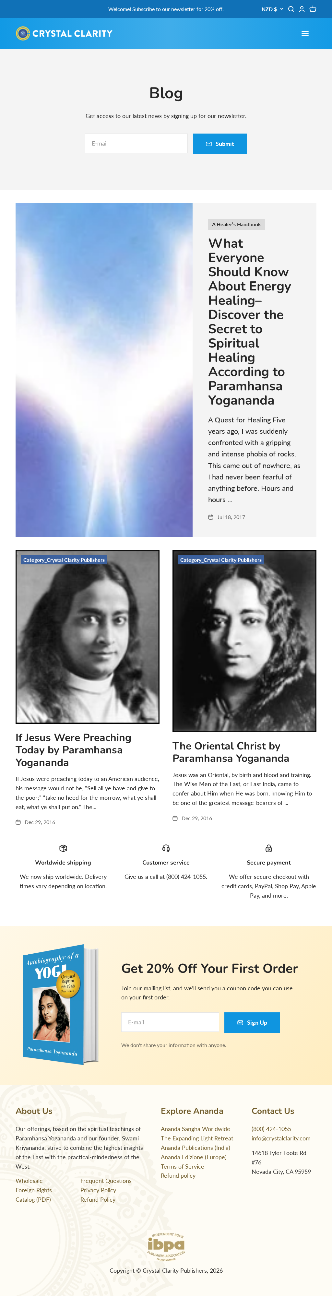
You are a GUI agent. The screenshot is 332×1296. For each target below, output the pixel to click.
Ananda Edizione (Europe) (194, 1157)
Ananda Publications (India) (195, 1147)
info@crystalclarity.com (281, 1138)
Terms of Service (182, 1166)
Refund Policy (97, 1199)
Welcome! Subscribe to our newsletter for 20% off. (166, 9)
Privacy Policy (98, 1190)
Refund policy (178, 1175)
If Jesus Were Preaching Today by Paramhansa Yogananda (73, 750)
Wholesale (29, 1180)
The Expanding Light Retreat (197, 1138)
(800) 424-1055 (271, 1128)
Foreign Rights (34, 1190)
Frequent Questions (106, 1180)
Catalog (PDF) (33, 1199)
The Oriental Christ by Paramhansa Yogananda (231, 752)
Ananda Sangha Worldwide (195, 1128)
